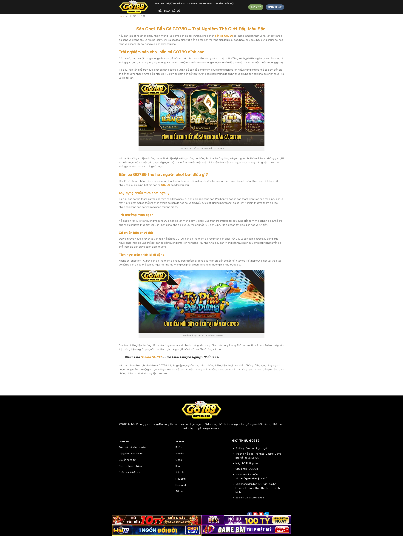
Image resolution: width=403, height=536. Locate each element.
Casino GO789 (151, 357)
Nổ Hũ (229, 3)
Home (122, 16)
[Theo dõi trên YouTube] (261, 514)
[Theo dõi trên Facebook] (249, 514)
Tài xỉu (218, 3)
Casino (192, 3)
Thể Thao (163, 10)
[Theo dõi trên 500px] (266, 514)
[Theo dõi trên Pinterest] (255, 514)
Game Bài (205, 3)
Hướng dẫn (174, 3)
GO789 (159, 3)
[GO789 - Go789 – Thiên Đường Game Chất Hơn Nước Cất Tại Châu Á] (134, 7)
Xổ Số (176, 10)
